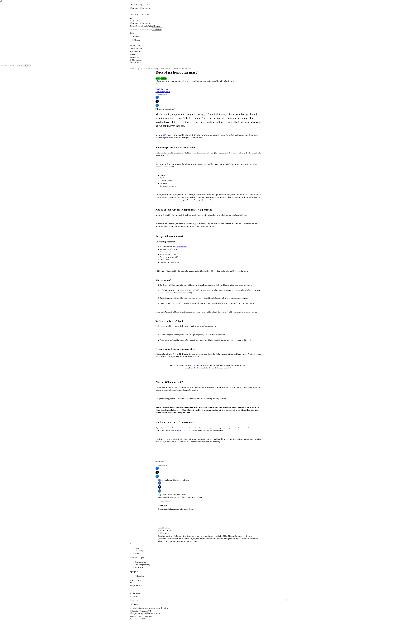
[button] (158, 78)
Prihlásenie (163, 505)
